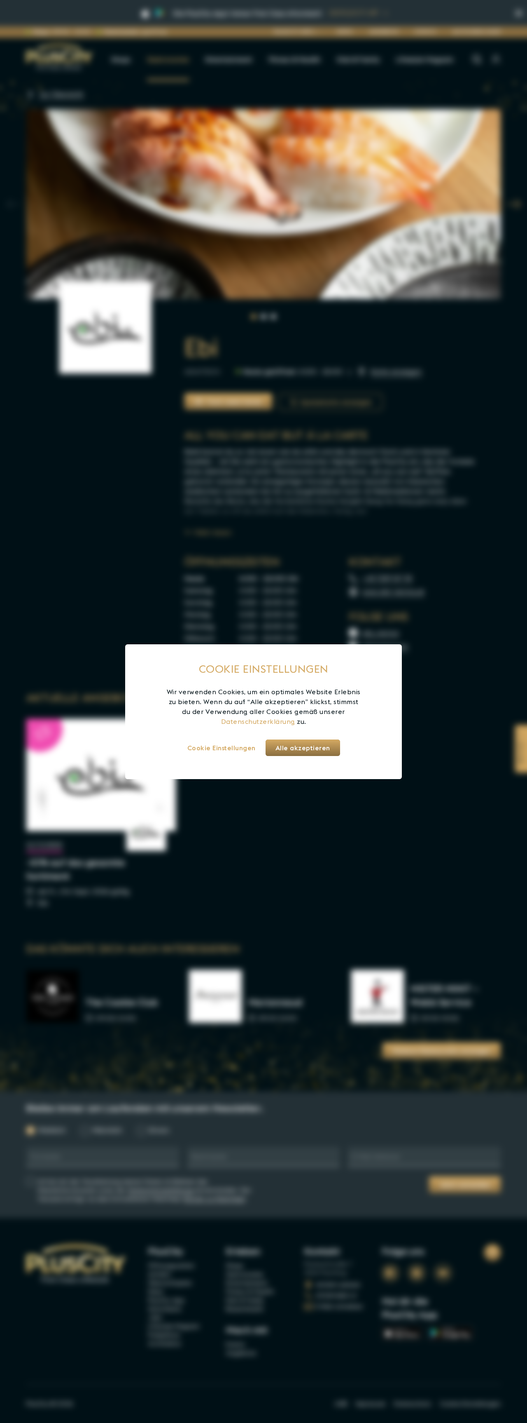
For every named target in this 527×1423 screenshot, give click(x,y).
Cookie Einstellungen (221, 748)
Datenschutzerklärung (258, 721)
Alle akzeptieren (302, 748)
